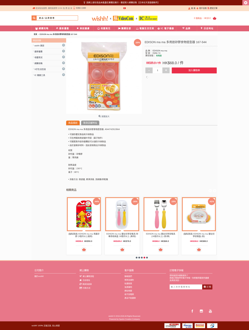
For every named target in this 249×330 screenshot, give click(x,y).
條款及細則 (129, 280)
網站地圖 (128, 291)
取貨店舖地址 (90, 123)
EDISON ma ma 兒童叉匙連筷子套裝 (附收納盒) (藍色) (124, 235)
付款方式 (86, 288)
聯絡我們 (128, 276)
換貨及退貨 (87, 284)
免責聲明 (128, 287)
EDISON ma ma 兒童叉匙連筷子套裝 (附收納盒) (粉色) (163, 235)
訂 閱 (209, 287)
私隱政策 (128, 283)
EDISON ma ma (160, 50)
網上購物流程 (88, 276)
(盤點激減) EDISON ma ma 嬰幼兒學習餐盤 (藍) (86, 235)
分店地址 (86, 280)
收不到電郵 (129, 294)
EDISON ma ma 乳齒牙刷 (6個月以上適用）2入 (201, 235)
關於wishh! (39, 276)
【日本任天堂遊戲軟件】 (148, 2)
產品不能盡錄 (130, 298)
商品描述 (73, 123)
